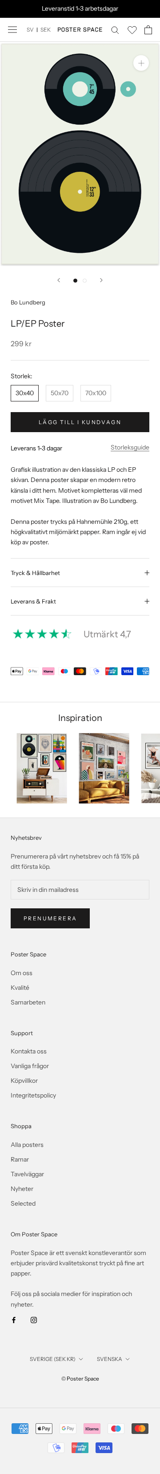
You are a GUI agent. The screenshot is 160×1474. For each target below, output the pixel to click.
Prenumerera (50, 918)
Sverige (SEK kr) (53, 1359)
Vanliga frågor (30, 1066)
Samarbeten (28, 1002)
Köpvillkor (24, 1081)
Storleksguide (130, 447)
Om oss (21, 973)
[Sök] (115, 29)
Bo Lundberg (28, 302)
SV (30, 29)
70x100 (95, 393)
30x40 (25, 393)
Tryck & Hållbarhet (35, 572)
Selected (23, 1203)
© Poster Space (80, 1378)
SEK (45, 29)
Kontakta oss (29, 1051)
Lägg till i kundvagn (80, 422)
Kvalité (20, 988)
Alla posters (27, 1145)
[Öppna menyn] (12, 29)
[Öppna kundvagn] (148, 29)
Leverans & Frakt (33, 601)
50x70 (59, 393)
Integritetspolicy (33, 1095)
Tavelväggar (27, 1174)
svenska (109, 1359)
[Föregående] (58, 280)
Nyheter (22, 1189)
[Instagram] (34, 1320)
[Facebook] (14, 1320)
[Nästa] (101, 280)
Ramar (20, 1159)
